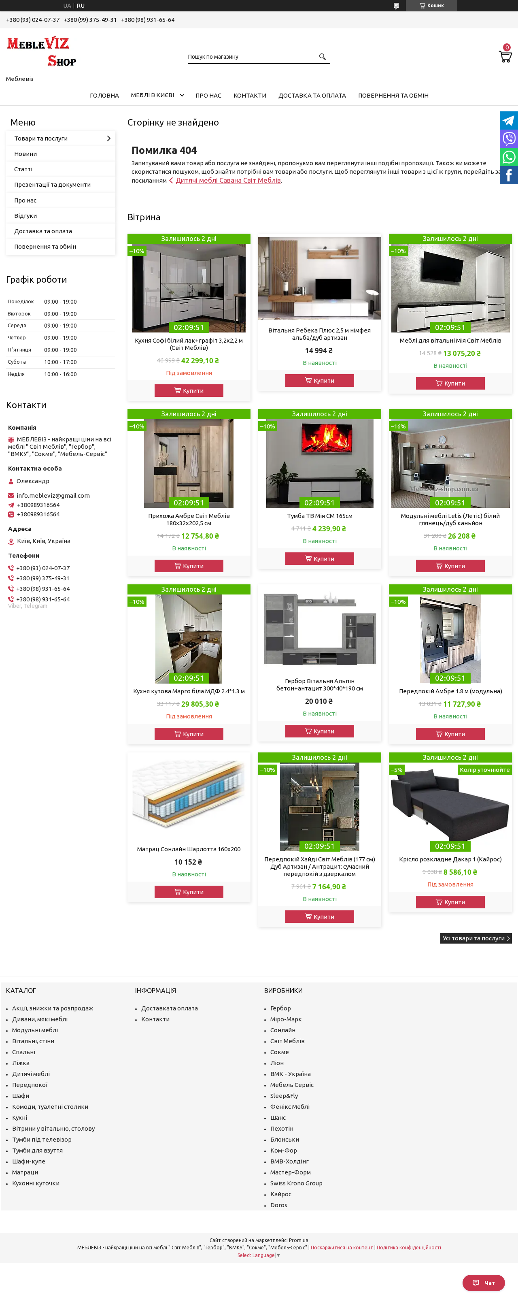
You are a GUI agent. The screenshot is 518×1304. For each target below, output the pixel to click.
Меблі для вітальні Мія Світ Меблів (450, 340)
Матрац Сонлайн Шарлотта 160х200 (188, 849)
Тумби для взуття (37, 1150)
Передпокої (29, 1084)
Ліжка (21, 1062)
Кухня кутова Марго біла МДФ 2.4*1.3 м (189, 691)
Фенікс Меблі (290, 1106)
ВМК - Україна (290, 1073)
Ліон (277, 1062)
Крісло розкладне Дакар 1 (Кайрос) (450, 859)
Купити (193, 390)
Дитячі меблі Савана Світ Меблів (228, 180)
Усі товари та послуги (474, 938)
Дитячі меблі (31, 1073)
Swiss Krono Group (296, 1183)
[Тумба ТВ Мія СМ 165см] (319, 458)
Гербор (280, 1008)
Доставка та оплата (312, 95)
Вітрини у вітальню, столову (53, 1128)
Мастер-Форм (290, 1172)
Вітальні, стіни (33, 1041)
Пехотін (281, 1128)
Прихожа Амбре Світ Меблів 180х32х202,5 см (189, 519)
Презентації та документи (52, 184)
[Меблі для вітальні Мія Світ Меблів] (450, 283)
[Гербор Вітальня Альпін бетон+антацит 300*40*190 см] (319, 628)
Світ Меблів (287, 1041)
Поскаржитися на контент (342, 1247)
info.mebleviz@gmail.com (53, 495)
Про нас (208, 95)
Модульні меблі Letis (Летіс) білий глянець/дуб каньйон (450, 519)
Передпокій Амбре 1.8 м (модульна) (450, 691)
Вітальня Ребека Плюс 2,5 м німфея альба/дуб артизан (319, 334)
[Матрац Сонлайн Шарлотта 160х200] (188, 797)
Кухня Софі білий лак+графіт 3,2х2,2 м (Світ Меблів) (189, 344)
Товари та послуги (41, 138)
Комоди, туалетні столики (50, 1106)
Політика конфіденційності (409, 1247)
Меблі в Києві (152, 95)
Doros (278, 1205)
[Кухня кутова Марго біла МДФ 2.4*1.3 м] (188, 634)
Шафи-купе (28, 1161)
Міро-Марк (286, 1019)
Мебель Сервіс (292, 1084)
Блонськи (284, 1139)
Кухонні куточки (35, 1183)
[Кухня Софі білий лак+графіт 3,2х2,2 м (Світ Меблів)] (188, 283)
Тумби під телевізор (42, 1139)
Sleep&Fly (284, 1095)
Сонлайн (282, 1030)
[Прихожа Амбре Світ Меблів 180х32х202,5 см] (188, 458)
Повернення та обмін (393, 95)
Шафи (20, 1095)
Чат (489, 1283)
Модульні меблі (35, 1030)
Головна (104, 95)
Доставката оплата (169, 1008)
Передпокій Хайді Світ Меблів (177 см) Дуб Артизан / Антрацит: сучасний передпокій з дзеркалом (319, 866)
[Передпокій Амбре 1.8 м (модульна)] (450, 634)
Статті (23, 169)
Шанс (278, 1117)
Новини (25, 153)
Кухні (19, 1117)
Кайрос (280, 1194)
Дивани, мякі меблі (40, 1019)
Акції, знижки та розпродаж (52, 1008)
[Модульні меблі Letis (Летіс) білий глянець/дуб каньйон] (450, 458)
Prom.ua (298, 1240)
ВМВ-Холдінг (289, 1161)
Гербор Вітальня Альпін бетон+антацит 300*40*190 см (319, 685)
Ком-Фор (283, 1150)
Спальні (23, 1051)
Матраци (25, 1172)
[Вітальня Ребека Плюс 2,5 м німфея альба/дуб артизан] (319, 278)
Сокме (279, 1051)
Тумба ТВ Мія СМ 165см (319, 515)
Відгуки (25, 215)
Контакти (250, 95)
